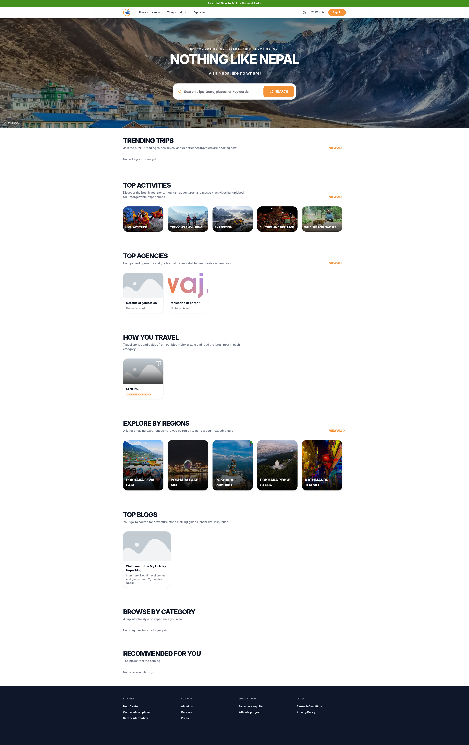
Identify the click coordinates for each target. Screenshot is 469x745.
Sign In (337, 12)
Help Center (131, 706)
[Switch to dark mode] (304, 12)
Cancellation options (137, 712)
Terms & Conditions (310, 706)
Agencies (200, 12)
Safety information (135, 718)
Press (185, 718)
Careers (186, 712)
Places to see (148, 12)
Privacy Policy (306, 712)
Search (281, 91)
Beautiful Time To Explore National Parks (234, 3)
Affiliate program (250, 712)
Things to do (175, 12)
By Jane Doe (11, 123)
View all (335, 148)
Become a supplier (251, 706)
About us (187, 706)
